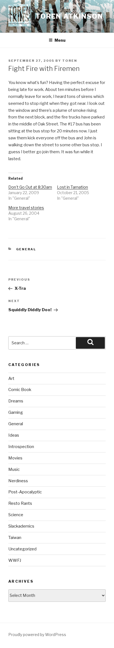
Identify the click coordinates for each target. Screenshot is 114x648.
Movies (15, 458)
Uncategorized (22, 548)
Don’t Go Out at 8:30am (30, 187)
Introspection (21, 446)
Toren (69, 61)
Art (11, 378)
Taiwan (14, 537)
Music (14, 469)
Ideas (13, 435)
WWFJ (14, 560)
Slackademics (21, 526)
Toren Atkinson (69, 16)
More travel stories (26, 207)
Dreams (15, 401)
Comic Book (19, 389)
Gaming (15, 412)
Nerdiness (18, 480)
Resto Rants (20, 503)
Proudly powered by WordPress (37, 634)
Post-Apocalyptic (25, 491)
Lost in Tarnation (72, 187)
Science (15, 514)
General (26, 249)
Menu (60, 40)
